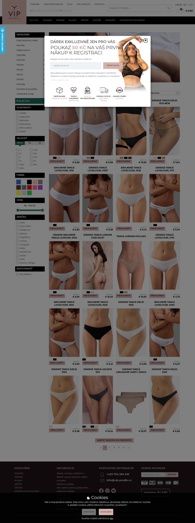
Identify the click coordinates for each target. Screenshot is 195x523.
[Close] (145, 40)
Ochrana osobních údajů (59, 80)
